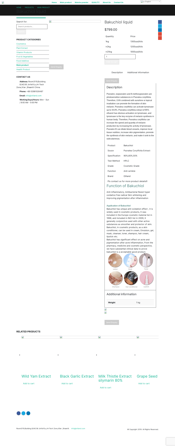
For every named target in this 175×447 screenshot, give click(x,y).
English (148, 2)
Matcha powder (81, 2)
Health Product (23, 69)
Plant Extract (22, 48)
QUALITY (96, 2)
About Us (107, 2)
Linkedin (28, 413)
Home (54, 2)
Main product (66, 2)
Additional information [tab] (138, 72)
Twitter (160, 26)
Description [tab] (117, 72)
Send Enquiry (56, 67)
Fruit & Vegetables (24, 57)
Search (21, 31)
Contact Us (118, 2)
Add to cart (111, 61)
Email (160, 38)
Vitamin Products (24, 52)
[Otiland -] (6, 2)
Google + (160, 34)
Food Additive (22, 61)
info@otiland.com (34, 96)
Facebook (160, 22)
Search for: (21, 21)
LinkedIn (160, 30)
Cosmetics (21, 44)
